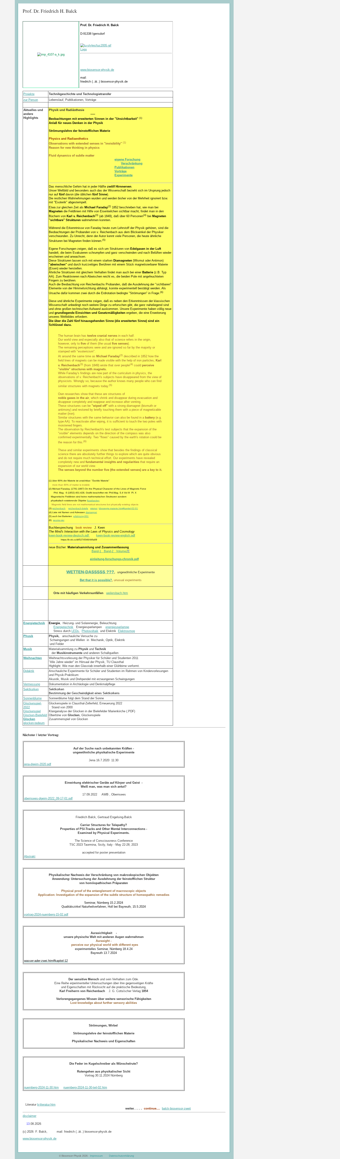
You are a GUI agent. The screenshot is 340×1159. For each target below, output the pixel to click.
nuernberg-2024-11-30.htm (41, 1087)
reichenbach (58, 508)
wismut (93, 508)
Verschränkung (131, 163)
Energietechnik (34, 623)
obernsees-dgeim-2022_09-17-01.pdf (48, 798)
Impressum (96, 1155)
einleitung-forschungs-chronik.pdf (114, 559)
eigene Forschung (127, 159)
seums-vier (58, 520)
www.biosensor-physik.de (97, 69)
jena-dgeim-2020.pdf (37, 764)
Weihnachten (32, 658)
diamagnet (91, 512)
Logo (83, 49)
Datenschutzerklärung (121, 1155)
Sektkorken (31, 689)
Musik (27, 649)
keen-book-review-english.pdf (115, 535)
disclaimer (29, 1116)
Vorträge (120, 171)
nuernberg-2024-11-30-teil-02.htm (85, 1087)
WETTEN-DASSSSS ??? (90, 572)
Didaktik (28, 671)
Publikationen (124, 167)
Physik (28, 636)
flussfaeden (93, 500)
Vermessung (31, 684)
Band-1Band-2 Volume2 (111, 551)
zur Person (30, 100)
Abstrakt (29, 856)
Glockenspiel (32, 711)
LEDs (75, 631)
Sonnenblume (32, 698)
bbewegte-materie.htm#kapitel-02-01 (118, 508)
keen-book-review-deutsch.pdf (69, 535)
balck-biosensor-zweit (176, 1108)
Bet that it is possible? (96, 580)
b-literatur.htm (46, 1104)
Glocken (29, 719)
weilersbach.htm (117, 593)
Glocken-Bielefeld (35, 715)
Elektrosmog (126, 631)
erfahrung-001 (81, 516)
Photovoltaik (90, 631)
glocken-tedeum (34, 723)
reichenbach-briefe (78, 508)
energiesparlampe (117, 627)
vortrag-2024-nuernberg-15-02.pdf (46, 914)
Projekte (28, 94)
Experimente (123, 175)
